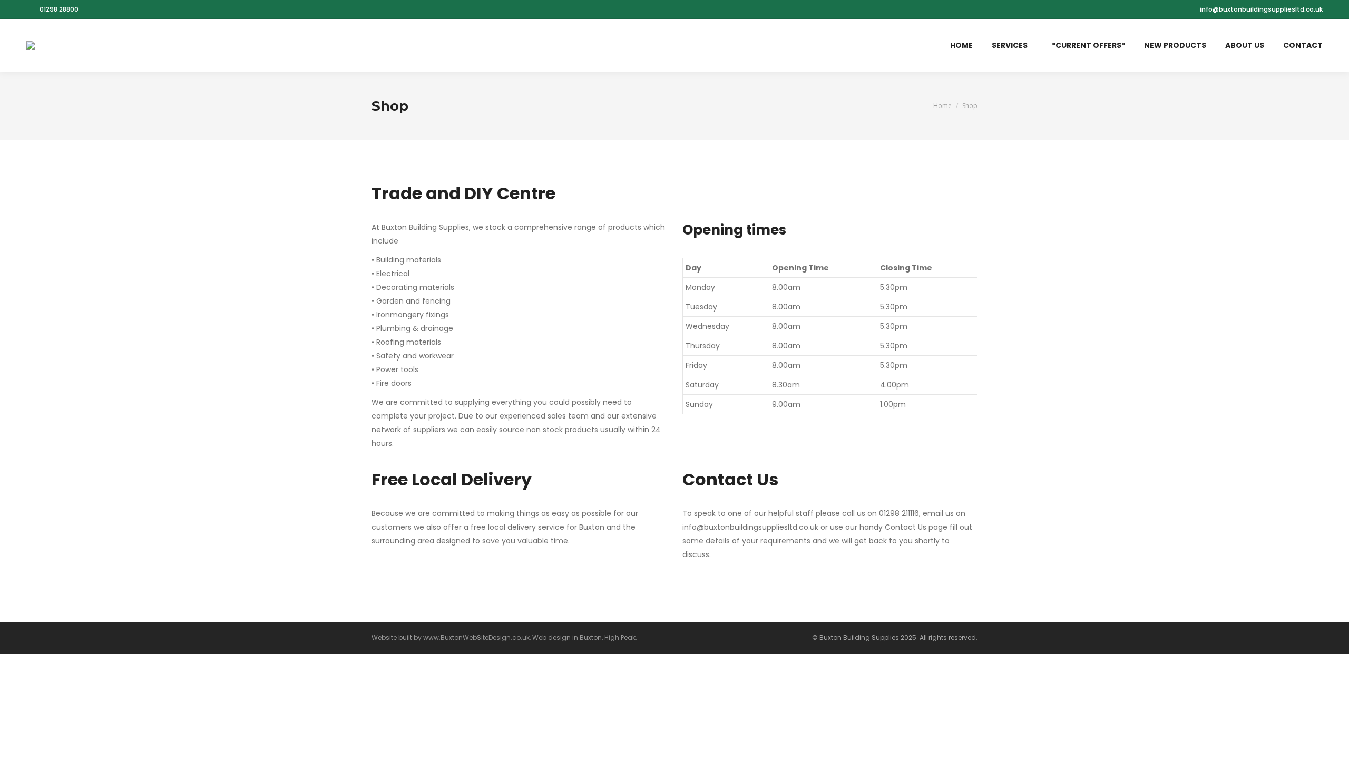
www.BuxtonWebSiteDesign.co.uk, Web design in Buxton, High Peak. (530, 637)
